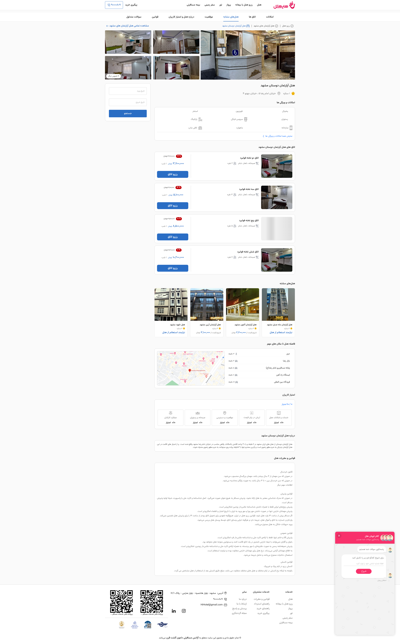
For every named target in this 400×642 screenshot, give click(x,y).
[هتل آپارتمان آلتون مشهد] (242, 312)
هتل (259, 5)
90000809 (116, 5)
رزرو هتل (286, 26)
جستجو (128, 113)
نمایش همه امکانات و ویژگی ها (278, 136)
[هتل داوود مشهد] (171, 312)
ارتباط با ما (242, 604)
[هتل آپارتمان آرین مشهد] (206, 312)
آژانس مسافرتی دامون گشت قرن (182, 638)
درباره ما (243, 599)
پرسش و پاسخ (239, 609)
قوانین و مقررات (262, 599)
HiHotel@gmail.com (212, 605)
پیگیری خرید (131, 5)
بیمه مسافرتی (193, 5)
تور (220, 5)
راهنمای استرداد (262, 604)
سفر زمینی (210, 5)
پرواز (228, 5)
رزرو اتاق (173, 174)
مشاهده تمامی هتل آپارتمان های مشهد (129, 26)
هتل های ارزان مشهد (265, 444)
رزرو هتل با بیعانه (244, 5)
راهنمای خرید (263, 609)
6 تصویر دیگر (113, 76)
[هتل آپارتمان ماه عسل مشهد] (278, 312)
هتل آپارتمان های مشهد (264, 26)
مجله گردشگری (239, 613)
